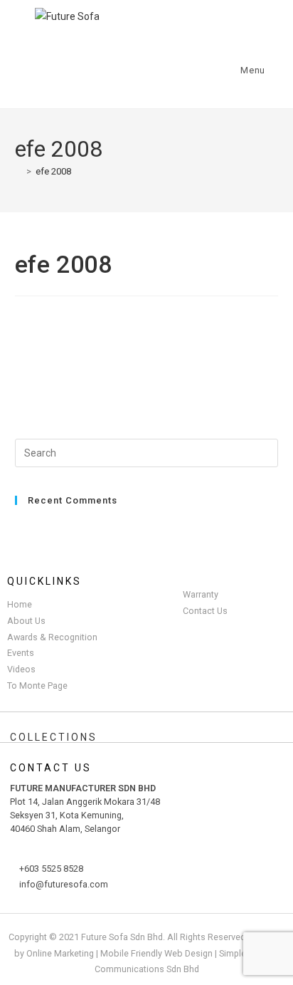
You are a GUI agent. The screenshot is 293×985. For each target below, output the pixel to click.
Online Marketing (60, 953)
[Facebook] (52, 57)
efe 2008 (53, 171)
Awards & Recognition (52, 637)
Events (20, 652)
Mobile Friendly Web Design (156, 953)
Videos (21, 669)
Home (19, 604)
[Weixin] (187, 57)
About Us (26, 620)
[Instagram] (97, 57)
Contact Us (205, 610)
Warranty (200, 594)
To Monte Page (37, 685)
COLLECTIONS (53, 737)
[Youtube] (142, 57)
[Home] (18, 171)
